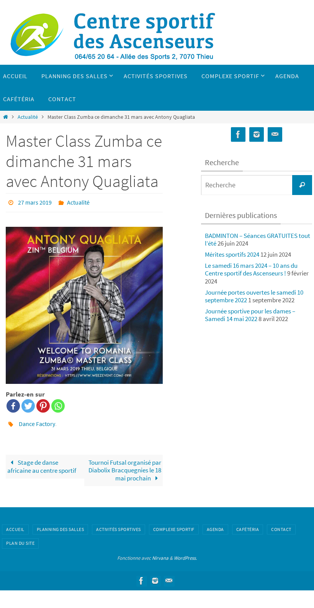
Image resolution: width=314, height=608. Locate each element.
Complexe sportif (174, 525)
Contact (281, 525)
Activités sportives (118, 525)
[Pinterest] (43, 404)
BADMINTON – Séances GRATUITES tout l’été (257, 239)
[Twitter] (28, 404)
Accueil (15, 525)
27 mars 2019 (35, 201)
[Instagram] (256, 134)
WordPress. (185, 554)
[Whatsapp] (58, 404)
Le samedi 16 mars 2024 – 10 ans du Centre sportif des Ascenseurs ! (251, 269)
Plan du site (20, 539)
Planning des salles (60, 525)
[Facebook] (13, 404)
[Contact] (275, 134)
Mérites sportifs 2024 (232, 254)
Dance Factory (37, 421)
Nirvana (160, 554)
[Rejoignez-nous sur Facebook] (238, 134)
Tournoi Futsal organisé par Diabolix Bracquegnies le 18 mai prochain (124, 466)
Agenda (215, 525)
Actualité (28, 117)
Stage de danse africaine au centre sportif (41, 462)
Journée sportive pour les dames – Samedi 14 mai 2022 (250, 315)
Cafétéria (247, 525)
